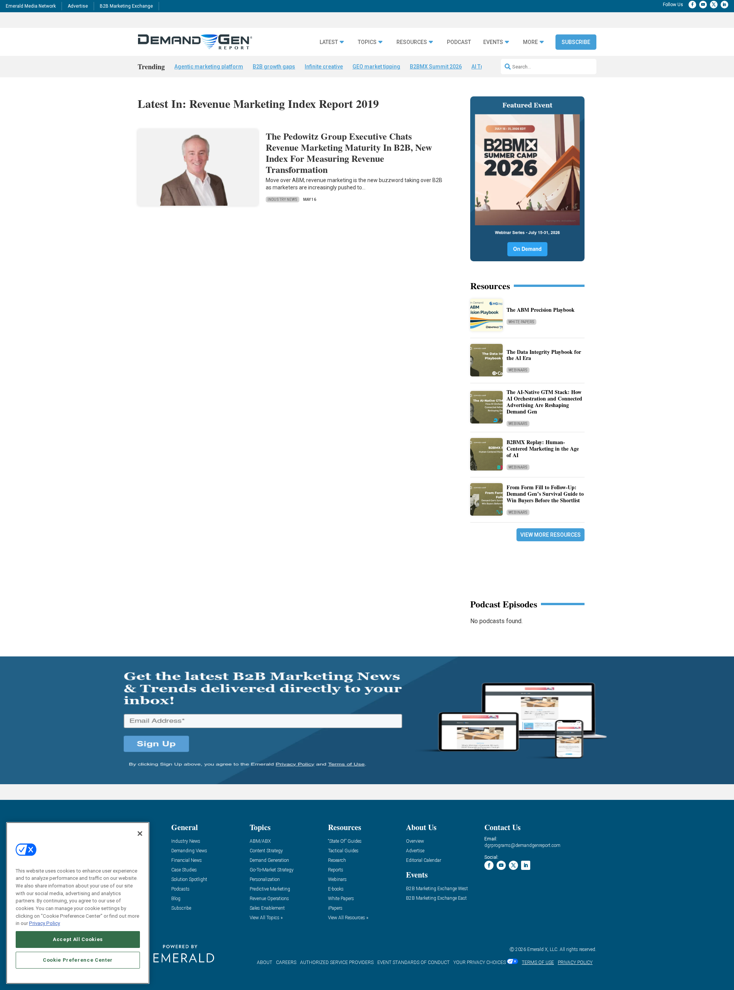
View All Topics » (266, 917)
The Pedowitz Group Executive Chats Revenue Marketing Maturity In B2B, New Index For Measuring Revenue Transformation (349, 152)
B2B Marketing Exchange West (437, 888)
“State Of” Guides (345, 841)
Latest (329, 42)
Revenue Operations (269, 898)
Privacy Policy (44, 923)
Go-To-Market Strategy (272, 870)
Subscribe (576, 42)
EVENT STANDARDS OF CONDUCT (413, 962)
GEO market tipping (376, 67)
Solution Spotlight (189, 879)
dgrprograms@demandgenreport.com (522, 845)
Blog (175, 898)
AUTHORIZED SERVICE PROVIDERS (336, 962)
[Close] (140, 833)
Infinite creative (324, 67)
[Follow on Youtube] (703, 4)
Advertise (78, 6)
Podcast (459, 42)
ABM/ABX (260, 841)
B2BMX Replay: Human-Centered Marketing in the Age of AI (543, 448)
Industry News (282, 199)
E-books (336, 889)
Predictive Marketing (270, 889)
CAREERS (286, 962)
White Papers (521, 322)
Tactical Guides (343, 850)
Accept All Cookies (78, 939)
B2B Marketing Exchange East (436, 898)
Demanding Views (189, 850)
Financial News (186, 860)
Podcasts (180, 889)
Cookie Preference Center (78, 960)
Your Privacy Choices (479, 962)
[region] (77, 903)
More (530, 42)
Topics (367, 42)
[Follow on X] (714, 4)
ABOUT (264, 962)
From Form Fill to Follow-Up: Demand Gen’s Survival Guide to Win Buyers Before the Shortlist (545, 493)
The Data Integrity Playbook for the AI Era (544, 355)
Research (337, 860)
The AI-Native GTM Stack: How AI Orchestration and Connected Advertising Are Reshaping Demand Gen (544, 401)
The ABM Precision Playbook (541, 310)
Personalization (265, 879)
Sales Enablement (267, 908)
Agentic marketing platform (208, 67)
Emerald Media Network (31, 6)
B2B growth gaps (274, 67)
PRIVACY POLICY (575, 962)
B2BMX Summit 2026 (436, 67)
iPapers (335, 908)
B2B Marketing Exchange (126, 6)
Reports (335, 870)
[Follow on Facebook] (692, 4)
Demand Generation (269, 860)
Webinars (518, 370)
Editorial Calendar (423, 860)
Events (493, 42)
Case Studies (184, 870)
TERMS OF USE (538, 962)
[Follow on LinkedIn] (724, 4)
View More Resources (550, 535)
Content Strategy (266, 850)
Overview (415, 841)
